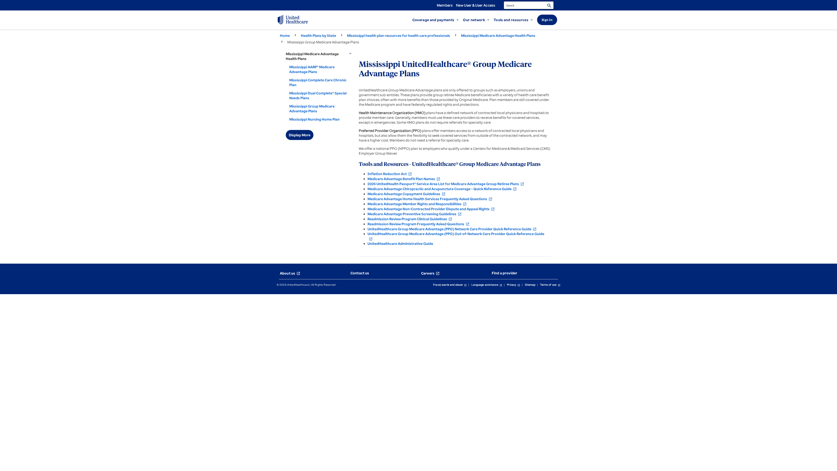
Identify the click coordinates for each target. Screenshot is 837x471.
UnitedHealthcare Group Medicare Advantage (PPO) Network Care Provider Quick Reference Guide (452, 229)
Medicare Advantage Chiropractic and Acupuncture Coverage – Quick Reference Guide (442, 188)
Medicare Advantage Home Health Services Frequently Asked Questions (429, 198)
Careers (430, 273)
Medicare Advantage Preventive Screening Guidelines (414, 214)
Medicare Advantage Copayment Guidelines (406, 193)
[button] (437, 19)
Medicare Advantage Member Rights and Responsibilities (417, 203)
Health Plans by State (318, 35)
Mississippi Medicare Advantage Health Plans (498, 35)
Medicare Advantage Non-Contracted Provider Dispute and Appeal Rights (431, 208)
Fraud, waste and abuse (450, 285)
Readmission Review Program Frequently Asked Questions (418, 224)
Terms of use (550, 285)
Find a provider (504, 273)
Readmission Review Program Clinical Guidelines (409, 219)
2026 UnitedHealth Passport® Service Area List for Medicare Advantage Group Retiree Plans (445, 183)
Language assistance (486, 285)
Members (445, 5)
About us (290, 273)
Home (285, 35)
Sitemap (530, 285)
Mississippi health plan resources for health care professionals (398, 35)
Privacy (513, 285)
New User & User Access (475, 5)
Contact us (359, 273)
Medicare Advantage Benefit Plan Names (403, 178)
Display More (299, 135)
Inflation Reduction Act (389, 173)
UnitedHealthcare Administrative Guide (400, 243)
